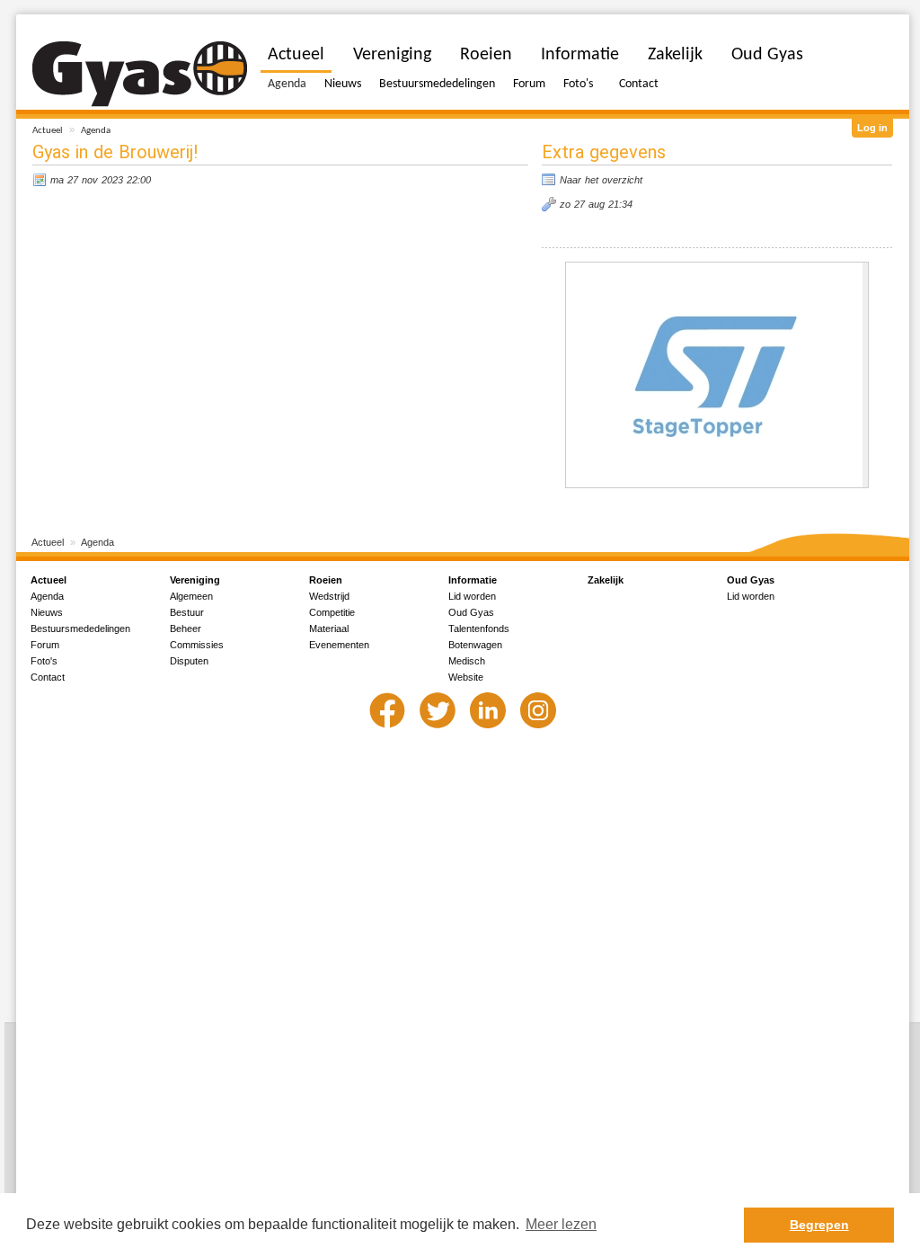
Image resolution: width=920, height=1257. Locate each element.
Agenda (96, 131)
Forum (529, 84)
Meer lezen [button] (561, 1224)
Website (465, 677)
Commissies (197, 644)
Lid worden (472, 596)
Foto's (578, 84)
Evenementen (339, 644)
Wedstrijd (329, 596)
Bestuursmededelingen (437, 84)
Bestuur (187, 612)
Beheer (185, 628)
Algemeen (191, 596)
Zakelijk (675, 55)
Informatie (580, 55)
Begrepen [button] (819, 1224)
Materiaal (329, 628)
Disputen (189, 660)
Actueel (47, 131)
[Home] (140, 74)
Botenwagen (475, 644)
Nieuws (342, 84)
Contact (639, 84)
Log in (872, 127)
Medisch (466, 660)
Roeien (486, 55)
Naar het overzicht (601, 179)
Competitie (332, 612)
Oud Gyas (767, 55)
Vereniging (392, 55)
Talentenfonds (478, 628)
